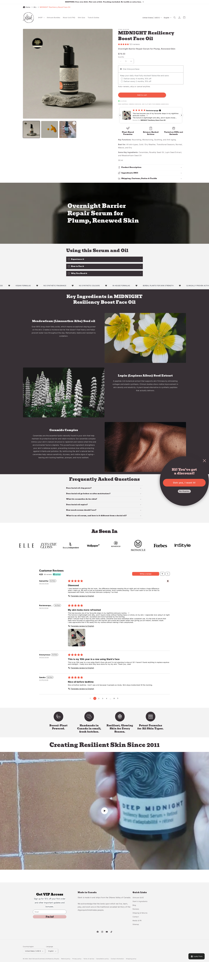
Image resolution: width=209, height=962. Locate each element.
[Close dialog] (204, 460)
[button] (41, 17)
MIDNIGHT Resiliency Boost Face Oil (55, 7)
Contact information (117, 958)
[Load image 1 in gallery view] (31, 129)
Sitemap (136, 924)
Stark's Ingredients (140, 901)
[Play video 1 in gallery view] (67, 129)
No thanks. (184, 491)
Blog (134, 905)
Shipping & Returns (140, 913)
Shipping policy (131, 958)
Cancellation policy (102, 958)
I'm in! (50, 916)
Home (27, 7)
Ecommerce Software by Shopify (48, 958)
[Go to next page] (118, 698)
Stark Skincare (33, 958)
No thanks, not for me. (184, 498)
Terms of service (88, 958)
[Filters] (162, 574)
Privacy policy (76, 958)
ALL (35, 7)
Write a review (145, 574)
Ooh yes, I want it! (184, 482)
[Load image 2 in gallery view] (49, 129)
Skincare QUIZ (138, 897)
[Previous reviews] (120, 115)
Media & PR (137, 920)
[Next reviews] (181, 115)
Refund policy (65, 958)
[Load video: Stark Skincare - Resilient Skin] (104, 811)
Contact (136, 917)
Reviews (136, 909)
